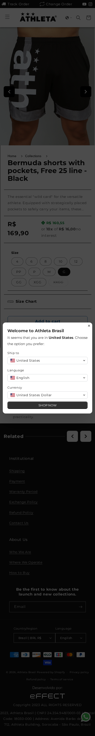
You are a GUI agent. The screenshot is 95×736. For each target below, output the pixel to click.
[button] (47, 360)
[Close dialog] (89, 325)
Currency (14, 387)
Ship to (13, 353)
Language (15, 370)
